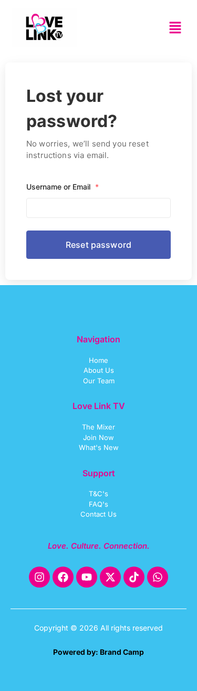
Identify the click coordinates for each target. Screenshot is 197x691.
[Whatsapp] (157, 577)
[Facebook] (63, 577)
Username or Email (62, 186)
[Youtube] (86, 577)
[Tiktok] (133, 577)
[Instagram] (39, 577)
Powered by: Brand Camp (98, 651)
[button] (175, 28)
